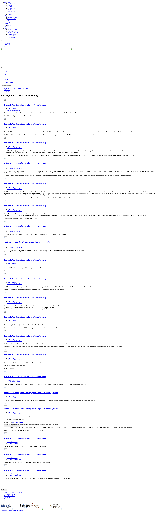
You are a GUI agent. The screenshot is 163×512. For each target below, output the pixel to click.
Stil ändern (4, 489)
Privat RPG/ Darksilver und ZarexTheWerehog (25, 105)
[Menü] (1, 40)
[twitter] (5, 488)
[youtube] (21, 488)
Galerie (6, 79)
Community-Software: (12, 510)
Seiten (5, 76)
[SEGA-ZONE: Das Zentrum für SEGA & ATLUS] (70, 65)
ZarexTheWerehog (12, 108)
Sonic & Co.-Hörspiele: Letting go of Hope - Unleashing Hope (31, 393)
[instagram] (30, 488)
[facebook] (13, 488)
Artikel (6, 74)
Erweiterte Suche (8, 82)
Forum (6, 77)
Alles (5, 71)
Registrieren (7, 44)
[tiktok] (47, 488)
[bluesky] (38, 488)
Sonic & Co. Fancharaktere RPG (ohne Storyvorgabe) (27, 242)
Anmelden (7, 43)
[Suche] (1, 67)
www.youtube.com (17, 422)
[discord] (55, 488)
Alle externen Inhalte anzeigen (12, 425)
